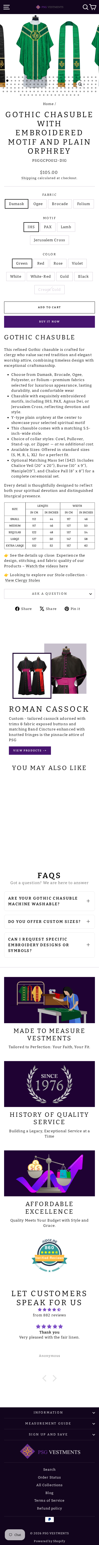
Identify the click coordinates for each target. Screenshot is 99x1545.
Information (48, 1412)
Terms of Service (49, 1501)
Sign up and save (48, 1434)
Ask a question (49, 593)
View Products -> (30, 750)
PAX (48, 227)
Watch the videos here (46, 566)
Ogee (38, 204)
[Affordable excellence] (49, 1173)
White (15, 276)
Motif (49, 218)
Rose (58, 263)
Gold (64, 276)
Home (48, 104)
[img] (49, 1310)
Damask (16, 204)
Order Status (49, 1477)
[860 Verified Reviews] (49, 1275)
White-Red (41, 276)
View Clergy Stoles (22, 580)
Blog (49, 1493)
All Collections (49, 1485)
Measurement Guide (48, 1423)
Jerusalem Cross (49, 240)
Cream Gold (49, 289)
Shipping (29, 178)
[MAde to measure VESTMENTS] (49, 1000)
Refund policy (49, 1508)
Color (49, 254)
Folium (83, 204)
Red (40, 263)
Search (49, 1470)
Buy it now (49, 321)
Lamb (66, 227)
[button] (45, 1378)
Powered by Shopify (49, 1541)
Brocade (60, 204)
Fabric (49, 194)
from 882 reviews (49, 1315)
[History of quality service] (49, 1084)
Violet (77, 263)
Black (83, 276)
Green (22, 263)
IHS (31, 227)
